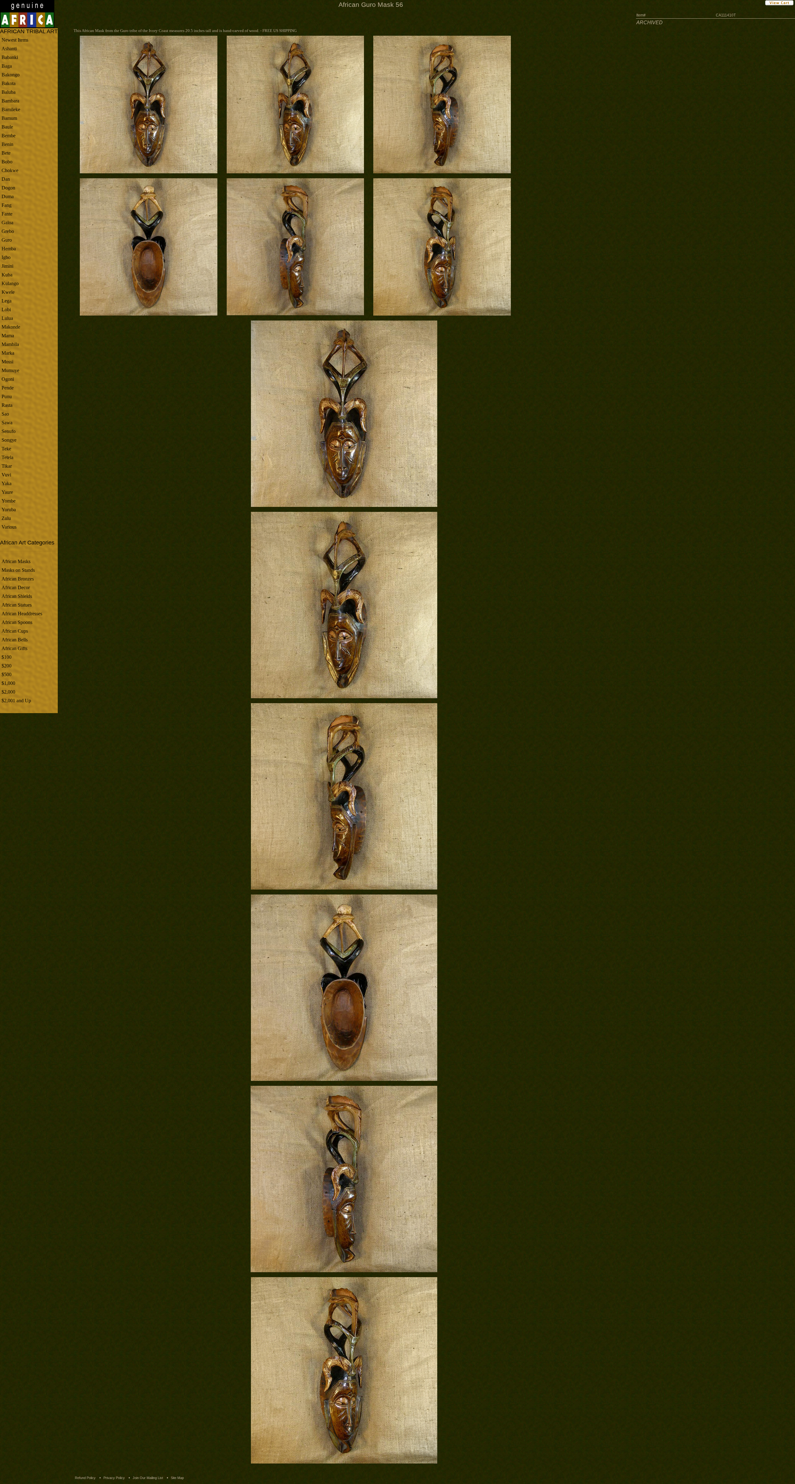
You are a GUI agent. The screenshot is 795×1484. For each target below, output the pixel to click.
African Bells (15, 639)
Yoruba (9, 509)
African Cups (15, 631)
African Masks (16, 561)
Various (9, 527)
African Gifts (14, 648)
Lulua (7, 318)
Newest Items (15, 40)
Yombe (9, 500)
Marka (8, 353)
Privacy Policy (114, 1478)
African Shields (17, 596)
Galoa (7, 222)
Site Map (177, 1478)
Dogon (8, 187)
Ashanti (9, 48)
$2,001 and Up (16, 700)
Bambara (10, 100)
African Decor (16, 587)
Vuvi (6, 474)
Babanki (10, 57)
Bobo (7, 161)
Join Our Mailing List (148, 1478)
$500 (6, 674)
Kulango (10, 283)
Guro (7, 240)
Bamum (9, 118)
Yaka (6, 483)
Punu (7, 396)
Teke (6, 448)
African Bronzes (18, 578)
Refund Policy (85, 1478)
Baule (7, 127)
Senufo (9, 431)
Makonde (11, 327)
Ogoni (8, 379)
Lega (6, 300)
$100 (6, 657)
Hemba (9, 248)
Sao (5, 414)
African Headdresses (22, 613)
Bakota (9, 83)
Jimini (7, 266)
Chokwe (10, 170)
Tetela (7, 457)
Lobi (6, 309)
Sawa (7, 422)
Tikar (7, 466)
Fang (6, 205)
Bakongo (11, 74)
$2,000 (8, 691)
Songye (9, 440)
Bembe (9, 135)
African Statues (17, 605)
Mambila (10, 344)
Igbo (6, 257)
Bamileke (11, 109)
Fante (7, 213)
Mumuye (10, 370)
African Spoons (17, 622)
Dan (6, 179)
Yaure (7, 492)
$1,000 (8, 683)
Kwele (8, 292)
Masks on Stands (18, 570)
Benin (7, 144)
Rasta (7, 405)
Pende (8, 387)
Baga (7, 66)
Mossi (7, 361)
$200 (6, 665)
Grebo (8, 231)
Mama (8, 335)
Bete (6, 153)
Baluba (9, 92)
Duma (8, 196)
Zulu (6, 518)
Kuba (7, 274)
